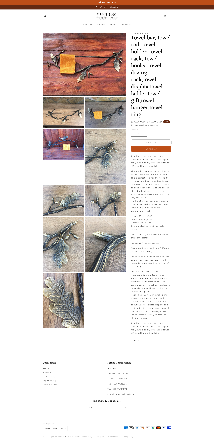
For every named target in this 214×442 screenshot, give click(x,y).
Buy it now (151, 149)
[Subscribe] (125, 407)
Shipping (134, 125)
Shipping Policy (50, 381)
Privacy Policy (49, 372)
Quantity (134, 129)
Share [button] (136, 340)
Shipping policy (127, 437)
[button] (45, 16)
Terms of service (113, 437)
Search (46, 368)
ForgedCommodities (56, 437)
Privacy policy (100, 437)
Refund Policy (49, 377)
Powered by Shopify (72, 437)
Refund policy (87, 437)
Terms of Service (50, 385)
